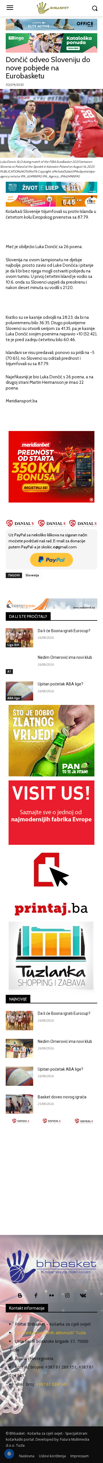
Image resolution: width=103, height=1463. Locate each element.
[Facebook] (29, 588)
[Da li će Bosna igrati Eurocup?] (19, 637)
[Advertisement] (51, 1179)
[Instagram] (67, 1296)
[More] (82, 588)
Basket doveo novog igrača (62, 1097)
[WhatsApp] (69, 588)
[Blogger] (20, 1296)
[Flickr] (51, 1296)
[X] (42, 588)
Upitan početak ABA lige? (60, 684)
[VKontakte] (83, 1296)
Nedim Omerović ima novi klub (65, 657)
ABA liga (13, 698)
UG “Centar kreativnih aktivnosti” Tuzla (50, 1332)
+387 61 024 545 (51, 1384)
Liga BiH (13, 645)
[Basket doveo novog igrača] (19, 1104)
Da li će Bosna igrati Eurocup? (64, 630)
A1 (9, 671)
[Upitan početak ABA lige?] (19, 691)
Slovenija (32, 575)
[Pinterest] (56, 588)
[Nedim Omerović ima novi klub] (19, 664)
